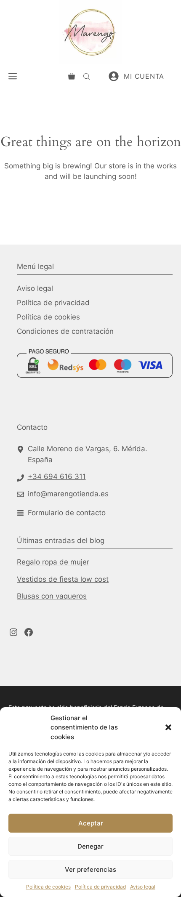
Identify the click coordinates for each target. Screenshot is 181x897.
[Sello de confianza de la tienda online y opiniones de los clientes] (48, 399)
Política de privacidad (100, 887)
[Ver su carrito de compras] (71, 76)
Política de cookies (48, 887)
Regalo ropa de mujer (53, 562)
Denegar (90, 846)
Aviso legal (142, 887)
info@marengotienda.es (68, 494)
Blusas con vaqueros (52, 596)
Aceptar (90, 823)
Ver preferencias (90, 869)
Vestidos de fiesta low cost (63, 579)
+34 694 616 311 (57, 476)
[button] (168, 727)
